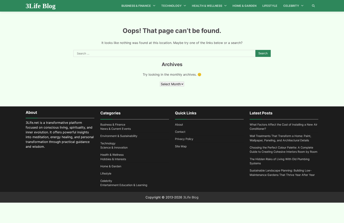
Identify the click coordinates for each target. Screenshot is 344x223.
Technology (171, 5)
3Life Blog (41, 6)
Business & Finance (136, 5)
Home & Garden (244, 5)
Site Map (181, 146)
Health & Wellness (207, 5)
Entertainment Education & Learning (123, 185)
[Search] (313, 6)
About (179, 124)
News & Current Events (115, 128)
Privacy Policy (184, 139)
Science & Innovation (114, 147)
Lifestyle (269, 5)
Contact (180, 131)
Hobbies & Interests (113, 159)
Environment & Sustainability (118, 136)
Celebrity (291, 5)
